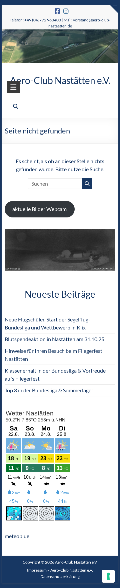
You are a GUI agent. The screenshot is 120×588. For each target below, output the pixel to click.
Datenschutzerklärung (60, 576)
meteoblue (17, 536)
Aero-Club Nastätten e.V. (60, 80)
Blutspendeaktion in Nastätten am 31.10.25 (54, 339)
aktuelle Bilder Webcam (39, 209)
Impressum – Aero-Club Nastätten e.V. (60, 570)
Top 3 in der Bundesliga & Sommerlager (49, 390)
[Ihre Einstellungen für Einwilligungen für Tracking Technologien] (108, 576)
